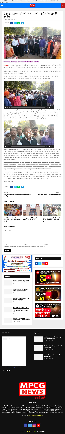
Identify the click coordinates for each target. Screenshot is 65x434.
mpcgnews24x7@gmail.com (35, 415)
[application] (29, 95)
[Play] (5, 107)
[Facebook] (25, 425)
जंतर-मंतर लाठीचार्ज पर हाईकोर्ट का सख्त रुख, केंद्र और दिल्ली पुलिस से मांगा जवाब (21, 281)
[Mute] (49, 107)
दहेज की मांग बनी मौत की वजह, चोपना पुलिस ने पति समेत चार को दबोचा (20, 290)
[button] (29, 95)
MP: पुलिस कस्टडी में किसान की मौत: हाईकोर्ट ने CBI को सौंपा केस (31, 218)
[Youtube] (38, 425)
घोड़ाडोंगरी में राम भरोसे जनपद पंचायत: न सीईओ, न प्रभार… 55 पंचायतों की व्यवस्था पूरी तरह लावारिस (21, 320)
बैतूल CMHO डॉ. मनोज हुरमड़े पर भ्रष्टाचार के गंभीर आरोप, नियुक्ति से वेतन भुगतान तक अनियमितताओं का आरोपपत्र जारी (21, 309)
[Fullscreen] (52, 107)
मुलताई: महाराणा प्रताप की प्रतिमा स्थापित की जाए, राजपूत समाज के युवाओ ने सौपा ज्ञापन (51, 219)
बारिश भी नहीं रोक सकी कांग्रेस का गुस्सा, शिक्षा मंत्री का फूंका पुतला (21, 299)
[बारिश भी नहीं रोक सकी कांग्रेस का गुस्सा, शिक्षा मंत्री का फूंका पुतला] (8, 300)
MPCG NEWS (7, 19)
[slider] (28, 107)
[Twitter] (30, 425)
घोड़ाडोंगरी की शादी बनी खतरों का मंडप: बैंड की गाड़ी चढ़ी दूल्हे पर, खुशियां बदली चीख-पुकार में (12, 219)
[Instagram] (34, 425)
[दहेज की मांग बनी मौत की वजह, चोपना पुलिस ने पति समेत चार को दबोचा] (8, 291)
